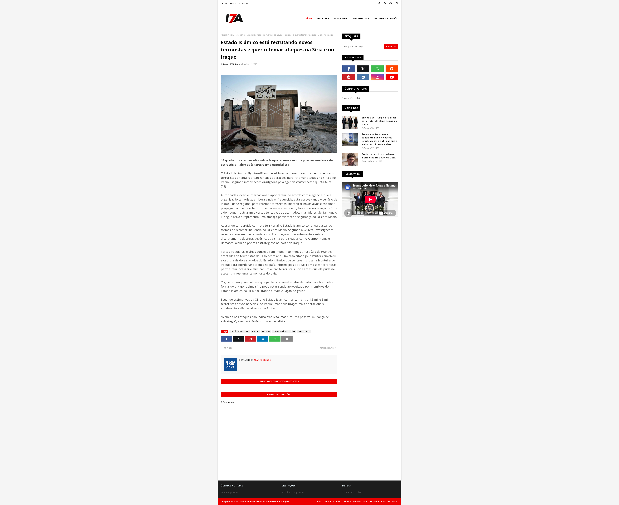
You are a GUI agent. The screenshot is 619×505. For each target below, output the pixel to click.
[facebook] (379, 3)
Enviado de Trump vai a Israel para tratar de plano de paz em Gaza (379, 121)
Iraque (255, 331)
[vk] (363, 77)
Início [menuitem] (308, 18)
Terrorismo (239, 35)
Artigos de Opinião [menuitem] (386, 18)
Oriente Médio (280, 331)
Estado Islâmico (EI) (239, 331)
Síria (293, 331)
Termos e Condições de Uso (384, 501)
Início (224, 3)
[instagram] (385, 3)
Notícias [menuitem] (321, 18)
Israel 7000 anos (231, 64)
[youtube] (390, 3)
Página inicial (227, 35)
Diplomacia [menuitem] (360, 18)
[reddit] (391, 68)
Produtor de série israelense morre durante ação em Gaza (379, 156)
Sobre (233, 3)
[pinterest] (348, 77)
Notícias (266, 331)
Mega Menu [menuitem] (341, 18)
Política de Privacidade (355, 501)
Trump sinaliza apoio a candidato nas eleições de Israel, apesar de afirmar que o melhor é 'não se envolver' (379, 139)
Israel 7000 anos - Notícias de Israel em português (264, 501)
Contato (243, 3)
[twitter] (396, 3)
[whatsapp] (377, 68)
